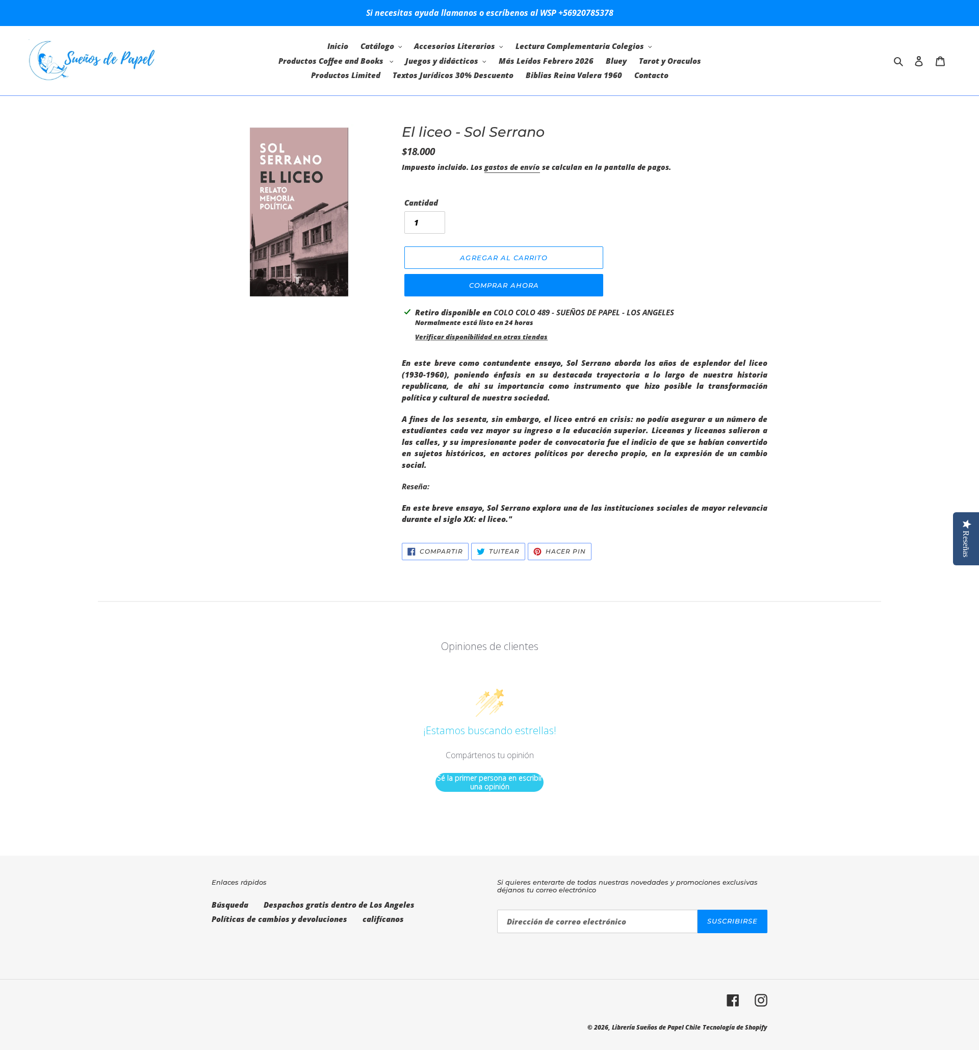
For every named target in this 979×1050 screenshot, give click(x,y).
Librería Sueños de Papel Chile (656, 1027)
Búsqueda (230, 904)
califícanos (383, 919)
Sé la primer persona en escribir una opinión (490, 782)
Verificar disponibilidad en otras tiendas (481, 336)
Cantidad (421, 202)
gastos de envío (512, 167)
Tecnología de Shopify (735, 1027)
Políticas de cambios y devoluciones (279, 919)
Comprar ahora (504, 285)
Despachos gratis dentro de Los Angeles (339, 904)
